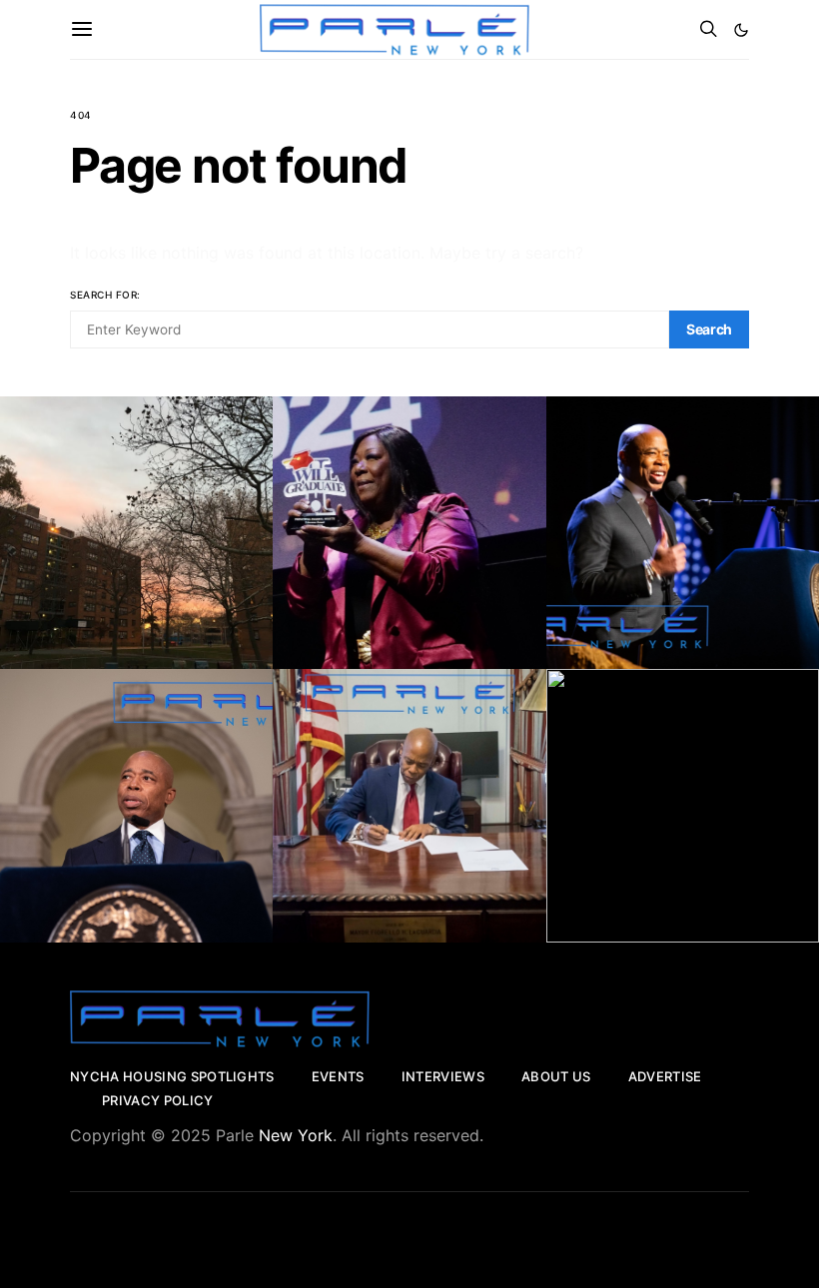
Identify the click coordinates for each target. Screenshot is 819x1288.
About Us (556, 1076)
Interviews (443, 1076)
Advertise (665, 1076)
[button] (741, 30)
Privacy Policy (158, 1100)
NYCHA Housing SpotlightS (172, 1076)
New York (296, 1135)
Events (338, 1076)
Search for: (105, 295)
